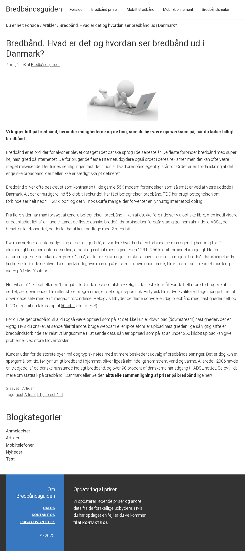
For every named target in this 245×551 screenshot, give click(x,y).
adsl (19, 394)
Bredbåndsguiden (34, 9)
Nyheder (14, 452)
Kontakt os (43, 515)
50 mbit (68, 305)
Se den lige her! (152, 375)
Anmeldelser (18, 430)
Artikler (28, 388)
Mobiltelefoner (20, 445)
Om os (49, 508)
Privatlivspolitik (37, 522)
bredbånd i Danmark (63, 375)
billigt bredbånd (50, 394)
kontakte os (95, 523)
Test (10, 458)
